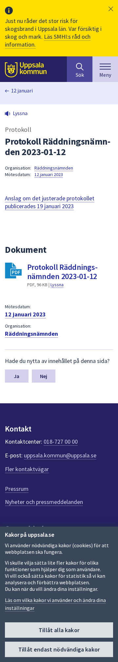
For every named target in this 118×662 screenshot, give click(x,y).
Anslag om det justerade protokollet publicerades (49, 202)
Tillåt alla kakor (59, 630)
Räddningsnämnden (53, 168)
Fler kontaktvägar (27, 469)
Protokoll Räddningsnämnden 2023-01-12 (62, 271)
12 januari (22, 90)
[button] (111, 9)
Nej (43, 376)
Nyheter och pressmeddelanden (44, 502)
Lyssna (57, 285)
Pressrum (17, 488)
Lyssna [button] (20, 113)
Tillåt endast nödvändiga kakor (59, 649)
